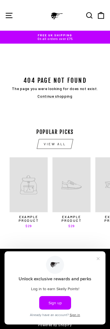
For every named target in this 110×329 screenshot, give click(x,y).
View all (55, 144)
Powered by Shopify (55, 325)
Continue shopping (55, 96)
